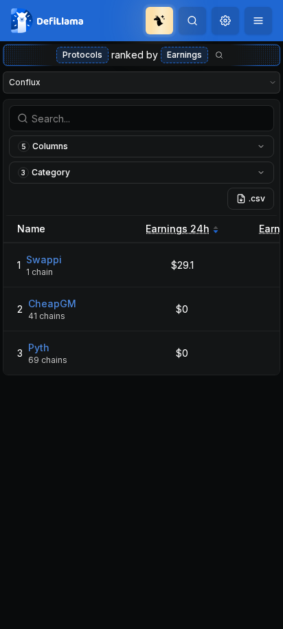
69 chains (47, 360)
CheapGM (52, 303)
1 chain (39, 272)
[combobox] (225, 20)
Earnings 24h (178, 228)
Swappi (44, 259)
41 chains (46, 316)
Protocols (82, 54)
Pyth (38, 347)
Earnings (184, 54)
